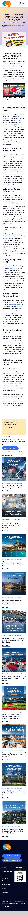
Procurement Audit (19, 25)
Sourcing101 (5, 26)
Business (11, 25)
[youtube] (5, 906)
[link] (14, 475)
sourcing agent (11, 157)
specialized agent (15, 304)
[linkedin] (8, 906)
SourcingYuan (5, 903)
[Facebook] (5, 432)
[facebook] (2, 906)
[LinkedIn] (15, 432)
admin (5, 22)
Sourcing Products (19, 901)
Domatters (4, 904)
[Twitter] (10, 432)
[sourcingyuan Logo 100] (6, 1)
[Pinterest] (20, 432)
